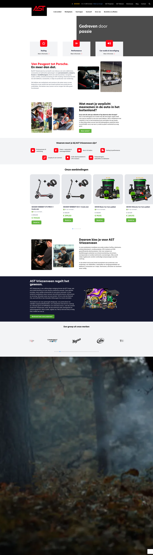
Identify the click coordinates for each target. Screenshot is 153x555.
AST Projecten (109, 4)
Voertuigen (79, 12)
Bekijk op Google (98, 4)
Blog (137, 4)
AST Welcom (120, 4)
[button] (72, 228)
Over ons (98, 12)
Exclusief (89, 12)
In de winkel (57, 12)
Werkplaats (68, 12)
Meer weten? (85, 131)
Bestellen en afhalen (110, 12)
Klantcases (129, 4)
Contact (143, 4)
